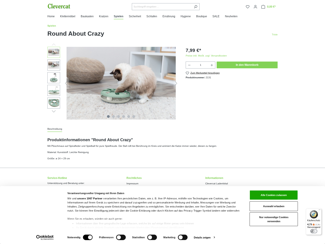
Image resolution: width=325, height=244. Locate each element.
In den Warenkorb (247, 64)
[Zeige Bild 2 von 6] (113, 116)
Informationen (214, 178)
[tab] (54, 129)
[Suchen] (196, 6)
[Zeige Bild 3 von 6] (118, 116)
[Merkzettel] (248, 7)
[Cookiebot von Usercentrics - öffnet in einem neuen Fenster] (45, 237)
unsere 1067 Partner (90, 198)
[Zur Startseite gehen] (67, 6)
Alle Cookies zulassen (274, 195)
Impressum (132, 183)
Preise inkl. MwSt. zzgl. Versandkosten (206, 55)
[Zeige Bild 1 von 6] (108, 116)
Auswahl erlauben (273, 206)
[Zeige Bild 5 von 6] (128, 116)
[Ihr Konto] (255, 7)
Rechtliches (134, 178)
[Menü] (320, 210)
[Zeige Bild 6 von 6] (133, 116)
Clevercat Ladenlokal (216, 183)
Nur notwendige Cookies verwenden (273, 219)
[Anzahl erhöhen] (211, 65)
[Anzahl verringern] (189, 65)
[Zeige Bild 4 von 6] (123, 116)
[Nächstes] (176, 83)
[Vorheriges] (66, 83)
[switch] (121, 237)
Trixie (275, 34)
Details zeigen (202, 237)
